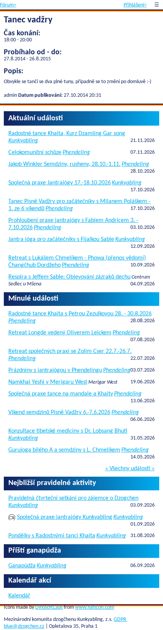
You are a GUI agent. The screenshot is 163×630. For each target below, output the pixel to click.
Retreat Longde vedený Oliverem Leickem (59, 333)
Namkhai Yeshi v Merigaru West (47, 382)
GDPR (120, 619)
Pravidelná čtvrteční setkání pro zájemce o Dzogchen (73, 498)
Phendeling (76, 153)
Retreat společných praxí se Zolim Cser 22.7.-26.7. (70, 351)
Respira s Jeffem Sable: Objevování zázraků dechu (69, 277)
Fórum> (8, 5)
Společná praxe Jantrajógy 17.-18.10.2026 (59, 183)
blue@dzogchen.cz (24, 626)
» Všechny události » (130, 469)
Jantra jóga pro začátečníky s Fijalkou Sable (61, 239)
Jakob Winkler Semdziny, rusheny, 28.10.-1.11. (64, 164)
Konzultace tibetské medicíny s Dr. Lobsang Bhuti (67, 431)
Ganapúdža (22, 566)
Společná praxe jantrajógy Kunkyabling (64, 517)
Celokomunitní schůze (34, 153)
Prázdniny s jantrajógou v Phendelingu (55, 370)
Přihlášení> (135, 5)
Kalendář (19, 596)
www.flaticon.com (94, 607)
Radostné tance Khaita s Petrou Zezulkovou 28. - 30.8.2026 (80, 314)
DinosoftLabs (49, 607)
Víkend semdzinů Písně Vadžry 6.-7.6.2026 (59, 413)
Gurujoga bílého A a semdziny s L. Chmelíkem (64, 450)
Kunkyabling (23, 141)
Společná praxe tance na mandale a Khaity (60, 394)
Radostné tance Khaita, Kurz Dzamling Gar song (66, 134)
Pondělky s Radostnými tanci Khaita (51, 536)
